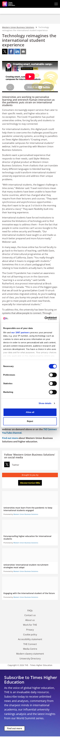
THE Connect (30, 644)
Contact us (30, 615)
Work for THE (30, 624)
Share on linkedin (17, 51)
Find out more (10, 438)
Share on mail (23, 51)
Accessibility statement (30, 639)
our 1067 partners (20, 332)
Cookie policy (30, 634)
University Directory (30, 658)
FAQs (30, 610)
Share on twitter (5, 51)
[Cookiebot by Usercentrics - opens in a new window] (44, 318)
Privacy (30, 629)
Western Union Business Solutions (18, 27)
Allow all (30, 412)
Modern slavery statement (30, 653)
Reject (30, 421)
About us (30, 620)
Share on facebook (11, 51)
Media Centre (30, 648)
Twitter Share (7, 464)
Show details (45, 403)
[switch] (53, 375)
